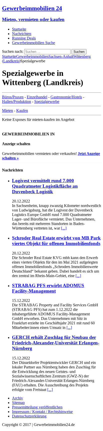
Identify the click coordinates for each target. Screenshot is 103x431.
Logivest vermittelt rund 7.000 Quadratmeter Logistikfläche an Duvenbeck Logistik (45, 186)
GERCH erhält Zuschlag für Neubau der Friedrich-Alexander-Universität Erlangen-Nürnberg (55, 343)
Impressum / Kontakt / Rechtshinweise (42, 411)
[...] (63, 228)
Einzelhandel (37, 97)
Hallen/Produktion (16, 101)
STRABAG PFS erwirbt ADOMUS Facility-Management (48, 288)
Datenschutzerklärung (29, 416)
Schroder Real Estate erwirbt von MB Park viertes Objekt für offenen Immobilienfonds (56, 240)
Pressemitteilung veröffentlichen (37, 407)
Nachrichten (21, 34)
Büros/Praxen (13, 97)
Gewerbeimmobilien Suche (33, 43)
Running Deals (24, 38)
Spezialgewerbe (46, 101)
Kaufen (22, 110)
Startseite (19, 29)
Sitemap (18, 402)
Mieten (7, 110)
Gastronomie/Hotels (66, 97)
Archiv (17, 398)
